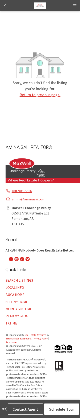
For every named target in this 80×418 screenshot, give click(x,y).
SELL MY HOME (17, 301)
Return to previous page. (40, 94)
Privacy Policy (41, 338)
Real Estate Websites (35, 335)
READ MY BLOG (17, 316)
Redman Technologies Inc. (19, 338)
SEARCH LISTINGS (19, 280)
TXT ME (11, 323)
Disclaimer (11, 342)
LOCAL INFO (15, 287)
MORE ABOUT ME (19, 309)
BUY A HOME (15, 294)
